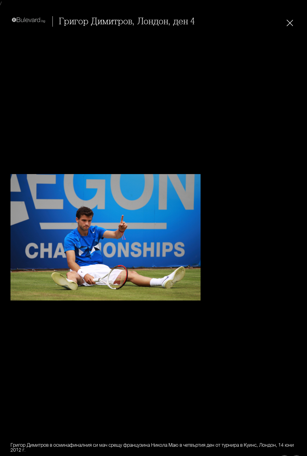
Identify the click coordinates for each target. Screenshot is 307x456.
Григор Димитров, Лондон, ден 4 (127, 21)
